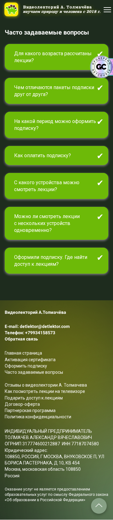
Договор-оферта (22, 404)
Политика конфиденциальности (38, 416)
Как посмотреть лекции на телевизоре (45, 391)
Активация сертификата (30, 359)
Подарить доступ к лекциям (34, 397)
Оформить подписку (26, 365)
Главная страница (23, 353)
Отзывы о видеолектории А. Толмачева (46, 385)
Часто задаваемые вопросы (34, 372)
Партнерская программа (30, 410)
